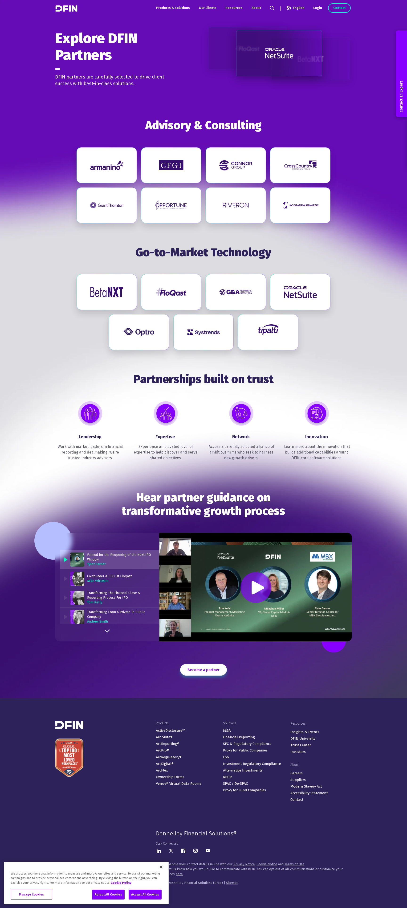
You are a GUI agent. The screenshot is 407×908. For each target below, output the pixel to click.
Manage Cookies (31, 894)
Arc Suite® (164, 737)
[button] (109, 559)
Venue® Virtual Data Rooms (178, 783)
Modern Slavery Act (306, 786)
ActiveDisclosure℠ (170, 730)
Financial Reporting (239, 737)
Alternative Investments (243, 770)
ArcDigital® (165, 764)
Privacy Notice (244, 864)
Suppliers (298, 780)
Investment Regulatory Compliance (252, 764)
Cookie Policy (121, 882)
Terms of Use (294, 864)
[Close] (161, 867)
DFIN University (302, 738)
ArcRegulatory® (168, 757)
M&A (227, 730)
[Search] (272, 8)
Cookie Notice (266, 864)
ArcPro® (162, 750)
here (179, 874)
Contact (339, 8)
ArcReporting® (167, 744)
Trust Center (300, 745)
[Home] (67, 8)
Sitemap (232, 883)
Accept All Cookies (145, 894)
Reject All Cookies (108, 894)
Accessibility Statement (309, 793)
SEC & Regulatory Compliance (247, 744)
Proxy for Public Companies (245, 750)
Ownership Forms (170, 777)
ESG (226, 757)
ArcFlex (162, 770)
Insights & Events (304, 732)
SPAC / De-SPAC (235, 783)
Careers (296, 773)
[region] (86, 883)
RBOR (227, 777)
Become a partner (203, 670)
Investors (298, 752)
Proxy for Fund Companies (244, 790)
